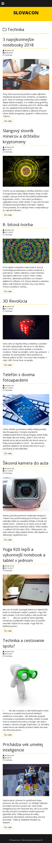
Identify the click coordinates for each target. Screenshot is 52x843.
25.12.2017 (9, 568)
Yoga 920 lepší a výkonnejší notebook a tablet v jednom (24, 555)
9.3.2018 (8, 149)
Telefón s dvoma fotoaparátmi (19, 377)
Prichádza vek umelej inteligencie (23, 747)
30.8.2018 (8, 53)
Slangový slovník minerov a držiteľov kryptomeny (21, 136)
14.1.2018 (8, 388)
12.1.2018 (8, 471)
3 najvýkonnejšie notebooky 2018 (18, 42)
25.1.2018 (8, 309)
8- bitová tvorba (18, 224)
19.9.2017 (8, 654)
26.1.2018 (8, 232)
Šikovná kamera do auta (25, 463)
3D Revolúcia (15, 301)
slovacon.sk (9, 50)
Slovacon (26, 13)
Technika (8, 55)
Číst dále (8, 121)
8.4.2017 (8, 758)
